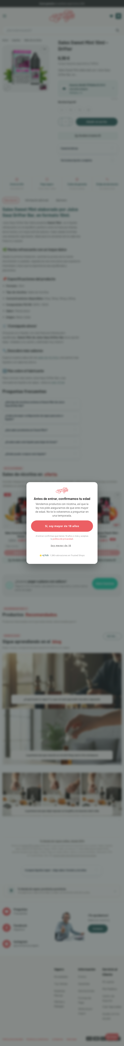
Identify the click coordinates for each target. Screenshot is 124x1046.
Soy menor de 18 (61, 545)
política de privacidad (63, 538)
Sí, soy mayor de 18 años (62, 526)
